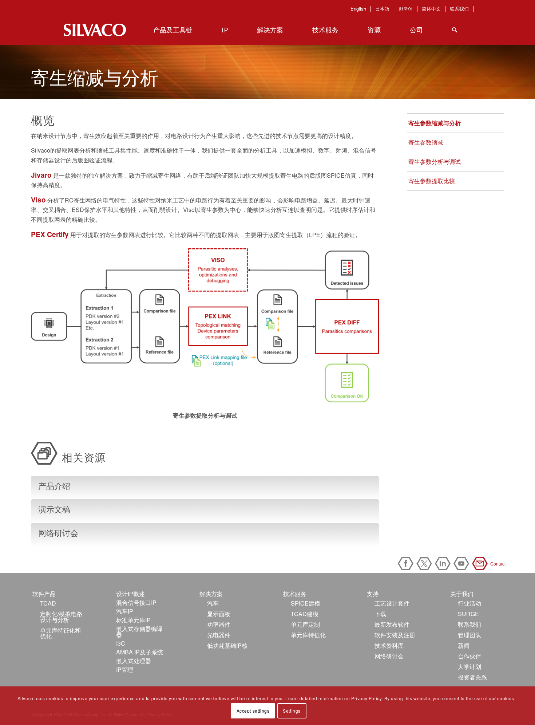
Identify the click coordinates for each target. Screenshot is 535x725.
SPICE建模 (305, 603)
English (358, 9)
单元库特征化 (308, 635)
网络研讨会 (389, 656)
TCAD (48, 603)
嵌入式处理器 (133, 661)
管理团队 (469, 635)
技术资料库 (389, 645)
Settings (292, 711)
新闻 (463, 645)
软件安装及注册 (394, 635)
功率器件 (218, 624)
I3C (120, 643)
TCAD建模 (304, 614)
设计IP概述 (130, 594)
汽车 (213, 603)
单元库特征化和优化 (60, 633)
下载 (380, 614)
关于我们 (461, 594)
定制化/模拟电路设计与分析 (61, 617)
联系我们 (459, 9)
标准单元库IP (133, 620)
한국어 (406, 9)
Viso (38, 199)
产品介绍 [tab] (54, 485)
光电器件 (218, 635)
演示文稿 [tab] (54, 509)
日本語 (382, 9)
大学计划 (469, 666)
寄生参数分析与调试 (434, 161)
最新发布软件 (391, 624)
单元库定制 (305, 624)
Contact (481, 563)
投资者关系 (472, 677)
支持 (373, 594)
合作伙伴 (469, 656)
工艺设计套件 (391, 603)
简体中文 (431, 9)
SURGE (468, 614)
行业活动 (469, 603)
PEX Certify (50, 234)
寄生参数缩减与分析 (434, 123)
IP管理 (124, 669)
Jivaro (41, 175)
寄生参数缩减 (425, 142)
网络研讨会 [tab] (58, 532)
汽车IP (124, 611)
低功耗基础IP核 (227, 645)
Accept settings (253, 711)
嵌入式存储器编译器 (139, 631)
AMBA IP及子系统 (139, 652)
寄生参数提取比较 (431, 181)
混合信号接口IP (136, 602)
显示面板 (218, 614)
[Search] (454, 29)
